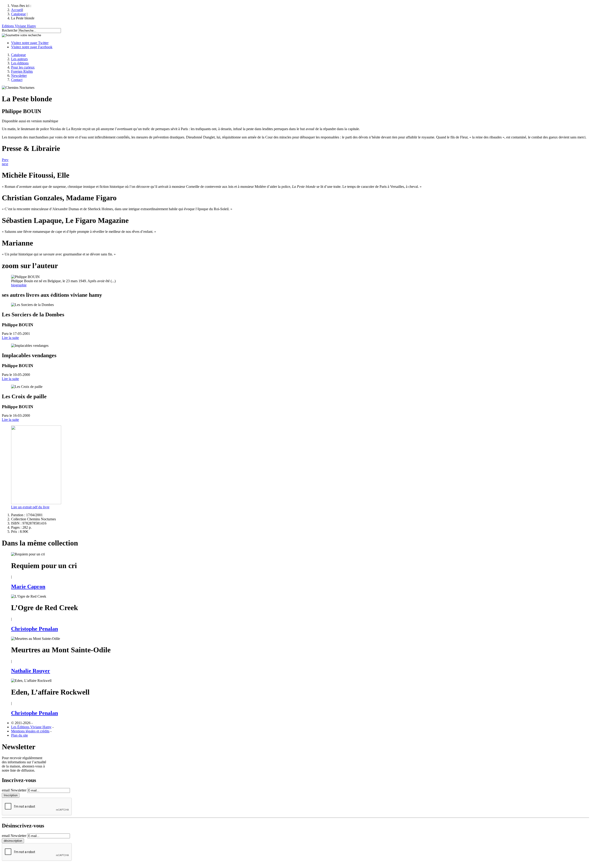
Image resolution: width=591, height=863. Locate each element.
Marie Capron (28, 587)
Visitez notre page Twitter (29, 43)
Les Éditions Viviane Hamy (31, 727)
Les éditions (20, 63)
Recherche (9, 30)
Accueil (16, 10)
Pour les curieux (23, 67)
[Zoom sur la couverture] (36, 503)
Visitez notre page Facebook (31, 47)
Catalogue (18, 14)
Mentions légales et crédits (30, 731)
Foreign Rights (22, 71)
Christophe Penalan (34, 629)
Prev (5, 160)
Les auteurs (19, 59)
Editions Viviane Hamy (19, 26)
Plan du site (19, 735)
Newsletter (19, 76)
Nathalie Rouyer (30, 671)
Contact (16, 80)
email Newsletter (14, 790)
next (5, 164)
